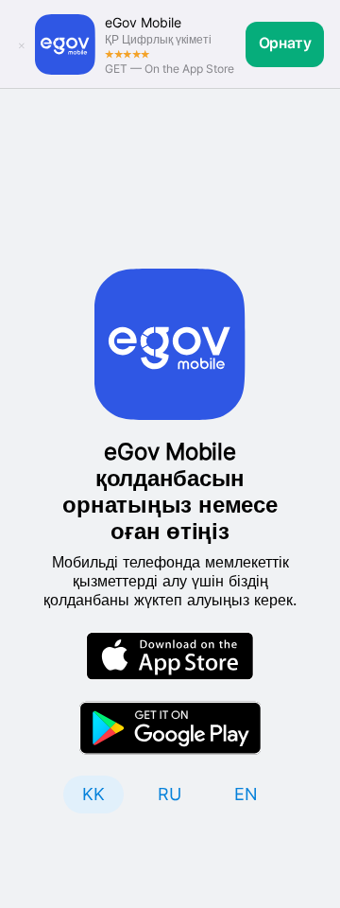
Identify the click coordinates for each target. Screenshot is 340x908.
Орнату (285, 43)
